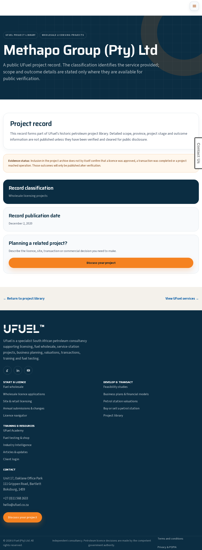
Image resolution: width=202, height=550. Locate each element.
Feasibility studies (115, 387)
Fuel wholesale (13, 387)
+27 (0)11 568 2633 (15, 498)
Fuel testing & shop (16, 438)
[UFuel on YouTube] (28, 370)
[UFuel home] (22, 7)
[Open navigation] (194, 6)
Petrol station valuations (120, 401)
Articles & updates (15, 452)
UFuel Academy (13, 430)
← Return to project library (24, 298)
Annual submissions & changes (23, 408)
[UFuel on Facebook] (7, 370)
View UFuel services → (182, 298)
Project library (113, 415)
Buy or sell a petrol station (121, 408)
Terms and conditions (170, 539)
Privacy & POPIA (167, 547)
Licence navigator (15, 415)
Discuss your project (101, 263)
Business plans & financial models (126, 394)
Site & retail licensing (17, 401)
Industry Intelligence (17, 445)
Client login (11, 459)
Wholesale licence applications (24, 394)
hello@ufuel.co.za (16, 505)
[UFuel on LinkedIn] (18, 370)
